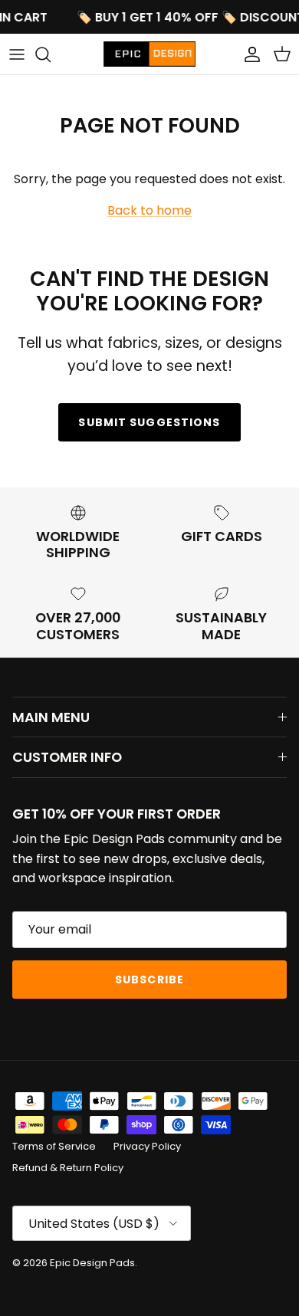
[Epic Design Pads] (150, 54)
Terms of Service (54, 1146)
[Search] (50, 54)
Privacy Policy (147, 1146)
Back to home (149, 210)
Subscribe (149, 979)
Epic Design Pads (92, 1262)
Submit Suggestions (149, 422)
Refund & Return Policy (67, 1167)
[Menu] (17, 54)
